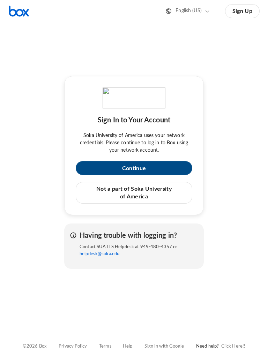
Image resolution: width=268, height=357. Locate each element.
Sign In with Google (164, 346)
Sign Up (242, 11)
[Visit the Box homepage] (18, 11)
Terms (105, 346)
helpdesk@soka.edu (99, 254)
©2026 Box (34, 346)
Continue (134, 168)
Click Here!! (233, 346)
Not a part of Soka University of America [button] (134, 192)
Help (128, 346)
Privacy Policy (73, 346)
